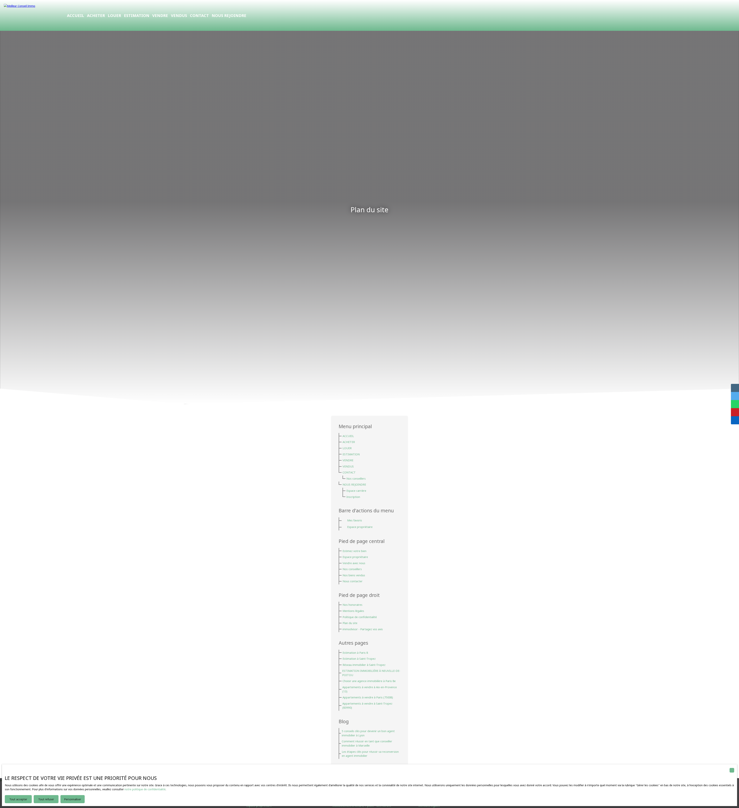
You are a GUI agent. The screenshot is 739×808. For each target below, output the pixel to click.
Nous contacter (353, 581)
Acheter (96, 15)
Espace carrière (356, 491)
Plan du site (350, 623)
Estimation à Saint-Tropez (359, 658)
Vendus (179, 15)
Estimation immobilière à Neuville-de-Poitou (371, 673)
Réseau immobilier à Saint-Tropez (364, 665)
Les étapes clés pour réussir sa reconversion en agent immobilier (370, 754)
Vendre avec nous (354, 563)
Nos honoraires (352, 605)
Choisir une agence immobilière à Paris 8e (369, 681)
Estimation (136, 15)
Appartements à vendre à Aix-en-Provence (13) (369, 689)
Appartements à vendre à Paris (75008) (368, 697)
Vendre (160, 15)
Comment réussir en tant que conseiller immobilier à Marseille (367, 743)
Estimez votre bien (354, 551)
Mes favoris (354, 520)
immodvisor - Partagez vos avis (363, 629)
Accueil (75, 15)
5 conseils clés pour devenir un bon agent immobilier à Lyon (368, 733)
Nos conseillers (356, 478)
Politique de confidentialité (360, 617)
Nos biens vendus (354, 575)
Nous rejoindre (229, 15)
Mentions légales (353, 611)
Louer (114, 15)
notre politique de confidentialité (145, 789)
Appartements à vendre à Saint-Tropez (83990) (367, 706)
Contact (199, 15)
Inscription (353, 497)
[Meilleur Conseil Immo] (31, 15)
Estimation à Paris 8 (355, 652)
